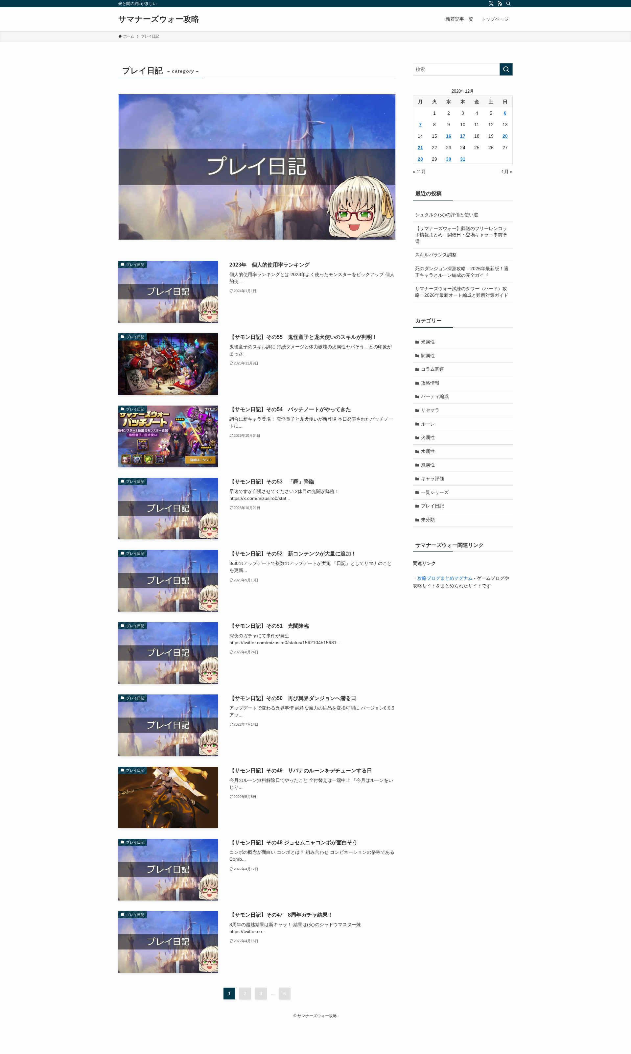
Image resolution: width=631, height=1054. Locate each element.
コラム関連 (432, 369)
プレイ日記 (432, 505)
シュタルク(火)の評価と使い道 (446, 214)
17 (462, 136)
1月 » (507, 171)
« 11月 (419, 171)
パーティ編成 (435, 396)
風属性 (428, 464)
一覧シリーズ (435, 492)
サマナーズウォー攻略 (158, 19)
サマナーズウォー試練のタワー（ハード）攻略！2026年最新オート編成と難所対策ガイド (461, 292)
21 (420, 147)
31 (462, 159)
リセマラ (430, 410)
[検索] (508, 3)
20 (505, 136)
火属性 (428, 437)
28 (420, 159)
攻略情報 (430, 383)
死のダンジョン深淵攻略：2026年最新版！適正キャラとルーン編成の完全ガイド (461, 272)
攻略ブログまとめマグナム (445, 578)
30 (448, 159)
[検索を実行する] (506, 69)
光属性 (428, 341)
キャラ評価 (432, 478)
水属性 (428, 451)
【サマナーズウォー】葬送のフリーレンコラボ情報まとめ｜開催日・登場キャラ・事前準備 (461, 235)
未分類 (428, 519)
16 (448, 136)
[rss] (500, 3)
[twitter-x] (491, 3)
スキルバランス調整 (435, 254)
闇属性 (428, 355)
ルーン (428, 424)
